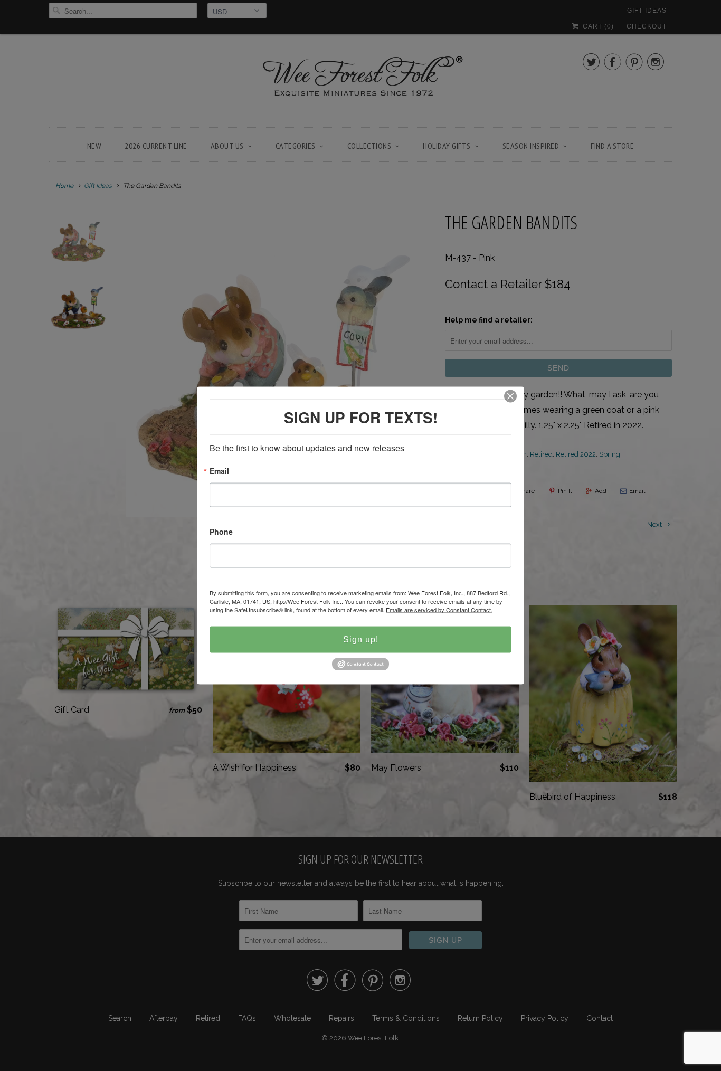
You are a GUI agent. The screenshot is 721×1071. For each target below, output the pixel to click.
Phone (221, 531)
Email (219, 471)
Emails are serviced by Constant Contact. (439, 609)
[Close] (510, 396)
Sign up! (360, 638)
